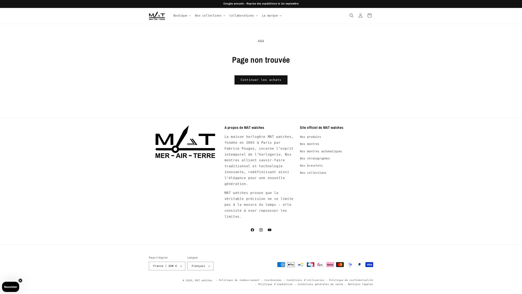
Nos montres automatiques (321, 151)
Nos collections (313, 172)
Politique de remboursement (239, 280)
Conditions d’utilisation (305, 280)
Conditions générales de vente (320, 284)
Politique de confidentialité (351, 280)
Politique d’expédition (275, 284)
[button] (182, 15)
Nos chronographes (315, 158)
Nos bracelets (311, 165)
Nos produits (310, 136)
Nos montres (309, 144)
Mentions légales (360, 284)
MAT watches (203, 280)
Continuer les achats (261, 80)
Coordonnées (273, 280)
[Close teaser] (20, 280)
